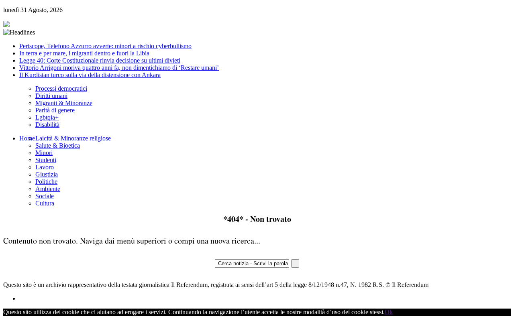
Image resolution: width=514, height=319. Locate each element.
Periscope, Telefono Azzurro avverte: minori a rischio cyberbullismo (105, 46)
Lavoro (44, 167)
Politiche (46, 181)
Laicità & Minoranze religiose (73, 138)
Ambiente (47, 188)
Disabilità (47, 124)
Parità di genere (55, 110)
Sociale (44, 196)
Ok (389, 312)
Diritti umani (51, 95)
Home (27, 138)
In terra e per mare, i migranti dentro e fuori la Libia (84, 53)
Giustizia (46, 174)
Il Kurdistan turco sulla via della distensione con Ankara (90, 74)
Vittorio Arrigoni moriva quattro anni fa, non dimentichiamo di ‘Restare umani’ (119, 67)
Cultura (44, 203)
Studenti (45, 159)
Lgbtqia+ (47, 117)
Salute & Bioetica (57, 145)
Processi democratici (61, 88)
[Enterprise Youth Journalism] (6, 25)
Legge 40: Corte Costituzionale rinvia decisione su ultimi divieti (99, 60)
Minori (44, 152)
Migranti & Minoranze (63, 103)
